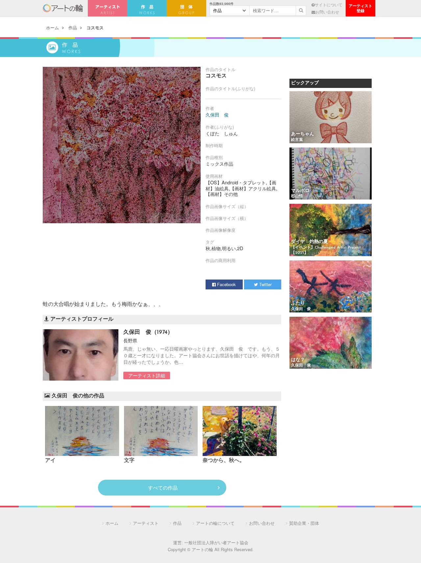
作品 (72, 27)
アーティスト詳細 (146, 375)
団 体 (186, 8)
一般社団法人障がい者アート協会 (216, 542)
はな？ (298, 360)
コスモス (95, 27)
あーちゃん (302, 134)
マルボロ (300, 190)
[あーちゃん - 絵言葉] (330, 117)
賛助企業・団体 (304, 523)
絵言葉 (297, 140)
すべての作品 (163, 487)
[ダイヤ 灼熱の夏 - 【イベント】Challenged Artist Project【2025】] (330, 230)
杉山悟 (297, 196)
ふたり (298, 303)
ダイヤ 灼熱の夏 (309, 241)
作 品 (147, 8)
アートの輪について (215, 523)
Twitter (265, 284)
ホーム (52, 27)
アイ (50, 460)
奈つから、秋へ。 (224, 460)
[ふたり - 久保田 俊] (330, 286)
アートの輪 (63, 8)
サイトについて (328, 4)
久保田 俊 (217, 114)
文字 (129, 460)
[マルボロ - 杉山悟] (330, 174)
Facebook (226, 284)
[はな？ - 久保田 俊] (330, 343)
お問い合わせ (327, 11)
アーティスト (107, 8)
